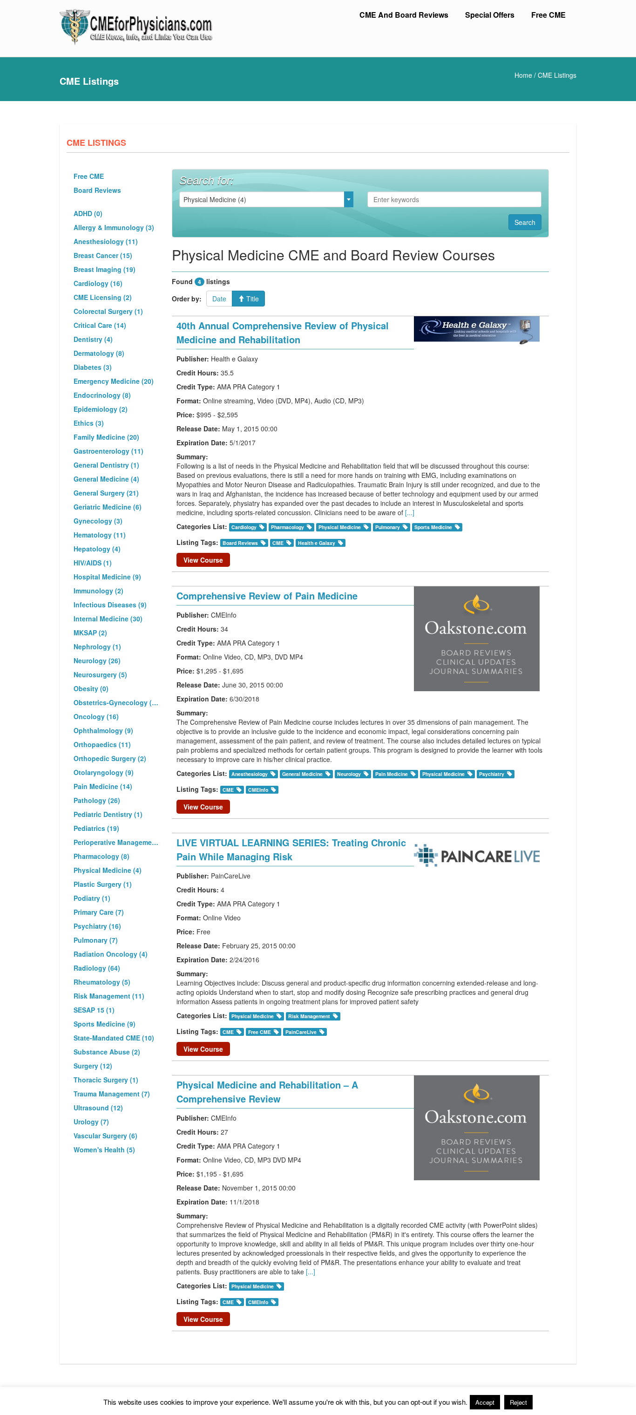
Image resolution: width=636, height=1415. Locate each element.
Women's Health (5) (104, 1149)
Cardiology (244, 527)
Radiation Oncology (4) (111, 954)
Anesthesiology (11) (106, 241)
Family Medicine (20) (106, 437)
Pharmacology (287, 527)
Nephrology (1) (97, 646)
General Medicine (302, 773)
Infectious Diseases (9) (110, 604)
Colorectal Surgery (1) (108, 311)
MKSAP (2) (90, 632)
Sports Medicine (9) (104, 1023)
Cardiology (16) (98, 283)
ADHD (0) (88, 213)
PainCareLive (301, 1031)
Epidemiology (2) (101, 409)
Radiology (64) (97, 968)
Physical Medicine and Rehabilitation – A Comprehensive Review (267, 1091)
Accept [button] (484, 1402)
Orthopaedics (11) (102, 744)
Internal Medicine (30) (108, 618)
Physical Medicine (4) (108, 870)
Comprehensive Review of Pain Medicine (267, 595)
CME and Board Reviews (403, 14)
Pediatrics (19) (96, 828)
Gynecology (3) (98, 520)
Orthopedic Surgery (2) (110, 758)
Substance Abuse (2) (107, 1051)
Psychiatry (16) (97, 926)
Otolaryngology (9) (104, 772)
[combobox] (266, 199)
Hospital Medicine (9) (107, 576)
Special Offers (489, 14)
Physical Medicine (339, 527)
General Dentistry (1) (106, 464)
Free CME (548, 14)
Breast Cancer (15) (103, 255)
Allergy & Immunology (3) (114, 227)
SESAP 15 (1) (94, 1009)
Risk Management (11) (109, 995)
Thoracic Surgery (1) (106, 1079)
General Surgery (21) (106, 492)
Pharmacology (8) (101, 856)
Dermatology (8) (99, 353)
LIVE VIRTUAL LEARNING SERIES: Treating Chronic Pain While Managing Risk (291, 849)
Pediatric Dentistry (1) (108, 814)
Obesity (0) (91, 688)
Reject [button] (518, 1402)
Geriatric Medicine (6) (108, 506)
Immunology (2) (98, 590)
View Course (203, 560)
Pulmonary (387, 527)
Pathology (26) (97, 800)
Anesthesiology (249, 773)
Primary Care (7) (99, 912)
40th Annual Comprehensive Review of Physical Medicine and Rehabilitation (282, 332)
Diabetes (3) (93, 367)
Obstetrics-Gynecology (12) (117, 702)
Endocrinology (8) (102, 395)
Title (251, 298)
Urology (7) (91, 1121)
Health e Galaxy (316, 542)
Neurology (349, 773)
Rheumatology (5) (102, 981)
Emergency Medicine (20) (114, 381)
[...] (409, 512)
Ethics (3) (89, 423)
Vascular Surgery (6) (105, 1135)
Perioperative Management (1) (117, 842)
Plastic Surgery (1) (103, 884)
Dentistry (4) (93, 339)
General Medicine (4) (106, 478)
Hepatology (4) (97, 548)
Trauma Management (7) (112, 1093)
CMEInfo (258, 789)
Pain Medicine (391, 773)
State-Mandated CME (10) (114, 1037)
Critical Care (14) (100, 325)
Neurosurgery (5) (100, 674)
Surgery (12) (93, 1065)
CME (278, 542)
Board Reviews (97, 190)
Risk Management (309, 1016)
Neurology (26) (97, 660)
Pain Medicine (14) (103, 786)
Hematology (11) (100, 534)
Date (219, 298)
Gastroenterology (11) (108, 451)
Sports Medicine (433, 527)
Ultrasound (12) (98, 1107)
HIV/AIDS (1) (93, 562)
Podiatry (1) (92, 898)
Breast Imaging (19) (104, 269)
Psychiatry (491, 773)
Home (523, 75)
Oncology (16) (96, 716)
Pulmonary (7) (96, 940)
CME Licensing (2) (103, 297)
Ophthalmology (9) (103, 730)
